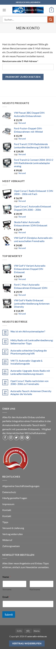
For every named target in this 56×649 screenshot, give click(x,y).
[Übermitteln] (50, 19)
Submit (9, 614)
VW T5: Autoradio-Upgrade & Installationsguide (26, 362)
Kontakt (6, 509)
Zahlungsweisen (11, 546)
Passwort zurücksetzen (23, 76)
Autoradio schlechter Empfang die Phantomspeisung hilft (28, 352)
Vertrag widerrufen (12, 534)
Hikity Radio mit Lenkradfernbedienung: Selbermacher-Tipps (31, 342)
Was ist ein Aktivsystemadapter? (27, 331)
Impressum (8, 504)
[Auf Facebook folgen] (5, 437)
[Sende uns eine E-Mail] (22, 437)
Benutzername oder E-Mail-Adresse (26, 61)
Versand (22, 123)
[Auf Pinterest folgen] (27, 437)
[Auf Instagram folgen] (10, 437)
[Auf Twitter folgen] (16, 437)
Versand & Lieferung (13, 528)
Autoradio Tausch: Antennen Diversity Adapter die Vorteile (30, 392)
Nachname (35, 589)
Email (6, 596)
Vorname (6, 589)
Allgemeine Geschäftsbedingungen (21, 486)
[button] (4, 10)
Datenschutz (9, 492)
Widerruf (7, 539)
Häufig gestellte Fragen (14, 498)
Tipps (5, 522)
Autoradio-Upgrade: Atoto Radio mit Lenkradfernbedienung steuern (30, 372)
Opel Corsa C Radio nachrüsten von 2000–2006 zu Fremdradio (29, 382)
